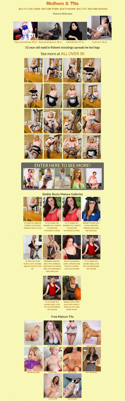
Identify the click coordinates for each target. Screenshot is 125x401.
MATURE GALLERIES (33, 372)
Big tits (82, 9)
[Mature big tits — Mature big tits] (62, 3)
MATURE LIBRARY (91, 372)
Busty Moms (68, 9)
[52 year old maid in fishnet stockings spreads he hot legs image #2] (52, 81)
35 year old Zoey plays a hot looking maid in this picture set (33, 265)
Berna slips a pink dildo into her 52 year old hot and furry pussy (71, 306)
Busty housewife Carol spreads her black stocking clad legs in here (71, 265)
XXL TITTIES (72, 372)
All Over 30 (72, 53)
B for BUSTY (72, 346)
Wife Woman (72, 399)
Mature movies (98, 9)
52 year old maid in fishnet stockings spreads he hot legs (33, 225)
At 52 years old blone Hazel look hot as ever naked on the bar (91, 265)
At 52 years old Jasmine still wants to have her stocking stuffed (52, 227)
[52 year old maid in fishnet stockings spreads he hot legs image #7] (72, 107)
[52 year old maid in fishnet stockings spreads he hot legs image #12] (91, 132)
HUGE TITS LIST (92, 346)
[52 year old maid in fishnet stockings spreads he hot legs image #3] (72, 81)
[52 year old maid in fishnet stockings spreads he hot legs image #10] (52, 132)
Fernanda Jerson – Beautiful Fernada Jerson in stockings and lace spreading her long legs (52, 266)
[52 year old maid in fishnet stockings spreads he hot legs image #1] (33, 81)
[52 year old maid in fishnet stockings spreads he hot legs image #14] (52, 158)
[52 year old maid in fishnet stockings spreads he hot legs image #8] (91, 107)
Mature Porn (50, 9)
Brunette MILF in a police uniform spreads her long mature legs (91, 227)
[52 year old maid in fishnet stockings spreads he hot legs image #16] (91, 158)
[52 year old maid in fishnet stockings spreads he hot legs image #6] (52, 107)
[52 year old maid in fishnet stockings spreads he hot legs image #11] (72, 132)
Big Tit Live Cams (29, 9)
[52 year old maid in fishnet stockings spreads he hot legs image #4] (91, 81)
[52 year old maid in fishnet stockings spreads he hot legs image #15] (72, 158)
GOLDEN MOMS (53, 346)
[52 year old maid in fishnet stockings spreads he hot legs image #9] (33, 132)
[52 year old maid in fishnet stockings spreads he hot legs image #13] (33, 158)
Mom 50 (33, 346)
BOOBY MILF (53, 372)
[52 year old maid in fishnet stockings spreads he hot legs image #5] (33, 107)
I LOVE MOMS (52, 399)
